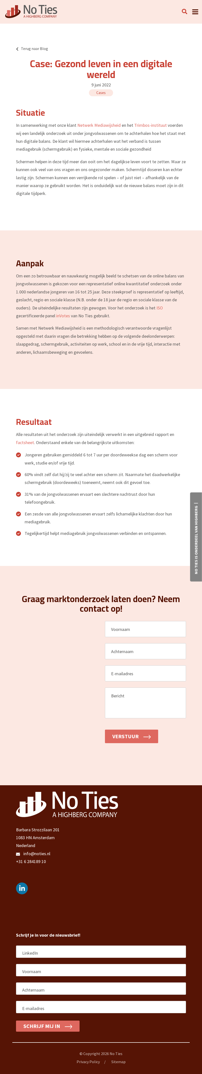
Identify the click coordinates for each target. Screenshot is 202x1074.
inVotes (63, 316)
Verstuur (126, 736)
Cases (101, 92)
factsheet (25, 442)
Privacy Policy (88, 1061)
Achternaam (124, 651)
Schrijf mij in (42, 1026)
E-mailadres (124, 673)
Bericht (119, 696)
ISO (159, 308)
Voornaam (122, 629)
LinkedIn (30, 953)
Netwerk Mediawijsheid (99, 125)
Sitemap (118, 1061)
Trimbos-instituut (150, 125)
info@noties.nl (36, 853)
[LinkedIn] (22, 888)
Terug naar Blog (34, 48)
